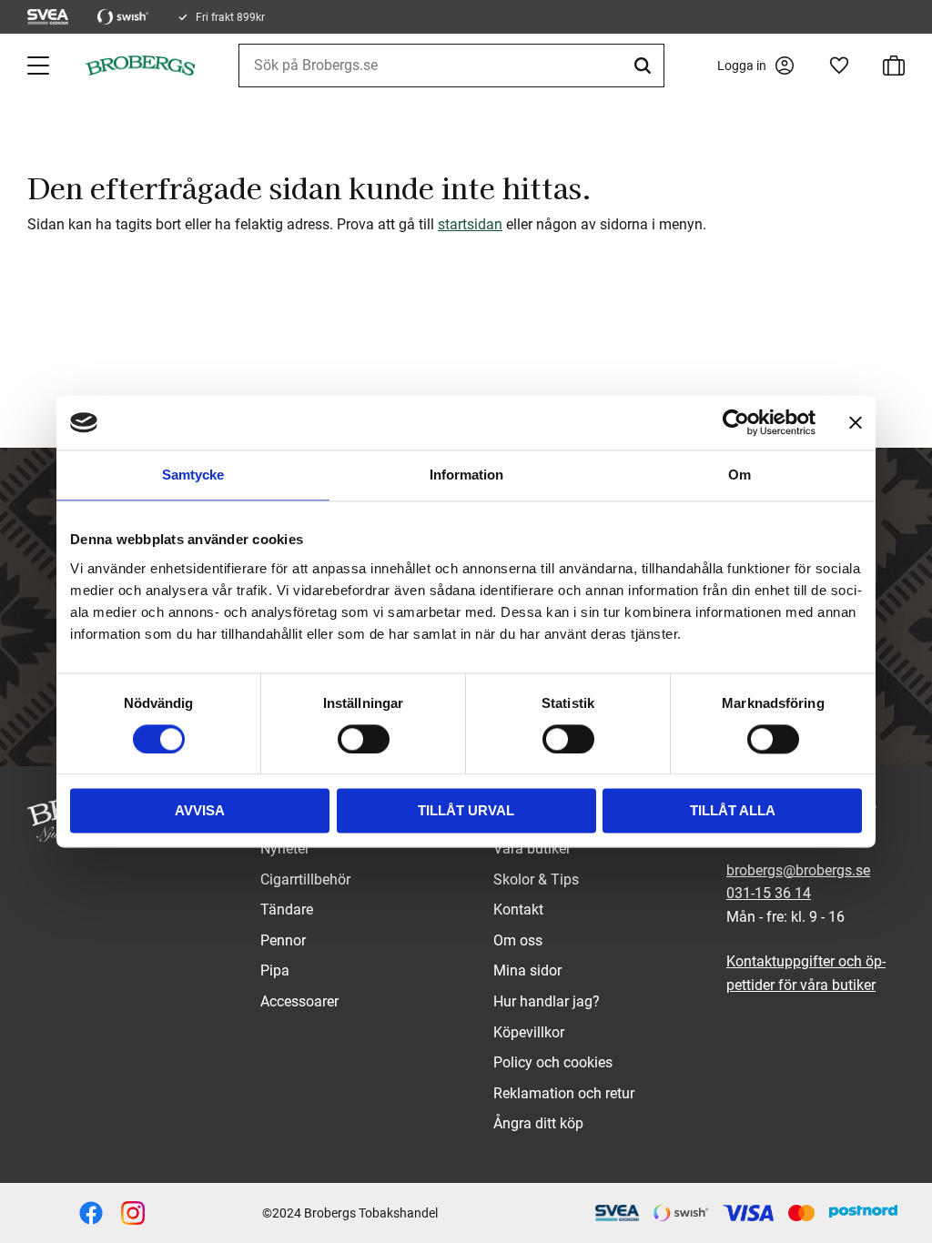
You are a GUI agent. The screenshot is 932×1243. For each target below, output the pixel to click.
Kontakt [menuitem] (518, 909)
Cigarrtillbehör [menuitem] (305, 879)
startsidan (470, 224)
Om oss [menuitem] (517, 940)
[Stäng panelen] (855, 422)
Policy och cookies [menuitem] (553, 1062)
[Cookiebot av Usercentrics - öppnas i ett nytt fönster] (736, 422)
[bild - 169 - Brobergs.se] (133, 1213)
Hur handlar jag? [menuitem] (546, 1001)
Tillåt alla (732, 811)
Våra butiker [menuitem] (532, 848)
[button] (40, 65)
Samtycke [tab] (193, 474)
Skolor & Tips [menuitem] (536, 879)
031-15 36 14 (768, 893)
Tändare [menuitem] (286, 909)
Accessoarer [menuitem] (299, 1001)
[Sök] (645, 65)
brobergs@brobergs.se (798, 870)
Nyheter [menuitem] (284, 848)
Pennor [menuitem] (283, 940)
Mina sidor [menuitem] (527, 970)
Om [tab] (739, 474)
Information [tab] (466, 474)
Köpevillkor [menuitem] (528, 1032)
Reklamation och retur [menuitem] (563, 1093)
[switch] (364, 738)
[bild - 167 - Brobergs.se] (91, 1213)
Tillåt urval (466, 811)
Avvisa (200, 811)
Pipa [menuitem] (274, 970)
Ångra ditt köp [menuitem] (538, 1123)
